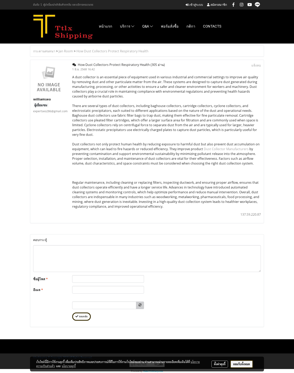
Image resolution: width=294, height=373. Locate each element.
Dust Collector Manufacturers (226, 149)
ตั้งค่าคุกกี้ (219, 364)
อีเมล (38, 290)
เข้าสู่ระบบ (196, 5)
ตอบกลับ (83, 316)
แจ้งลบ (256, 65)
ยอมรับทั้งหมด (241, 364)
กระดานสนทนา (44, 51)
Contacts (212, 26)
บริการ (125, 26)
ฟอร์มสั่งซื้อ (170, 26)
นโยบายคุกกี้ (69, 366)
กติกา (190, 26)
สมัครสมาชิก (218, 5)
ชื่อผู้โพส (40, 279)
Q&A (146, 26)
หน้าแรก (105, 26)
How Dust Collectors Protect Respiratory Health (112, 51)
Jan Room (66, 51)
